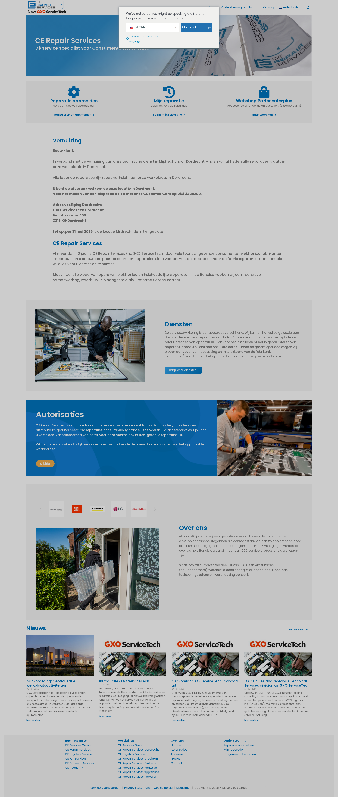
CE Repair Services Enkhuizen (138, 763)
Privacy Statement (137, 788)
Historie (176, 745)
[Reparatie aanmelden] (74, 92)
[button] (290, 7)
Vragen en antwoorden (240, 754)
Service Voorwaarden (105, 788)
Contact (176, 763)
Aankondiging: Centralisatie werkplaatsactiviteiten (50, 683)
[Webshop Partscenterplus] (264, 92)
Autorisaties (179, 750)
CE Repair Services (78, 750)
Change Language (196, 27)
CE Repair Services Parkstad (137, 768)
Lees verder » (33, 720)
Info (251, 7)
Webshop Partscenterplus (264, 101)
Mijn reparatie (169, 101)
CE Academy (74, 768)
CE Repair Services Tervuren (137, 777)
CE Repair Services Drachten (138, 759)
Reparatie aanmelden (74, 101)
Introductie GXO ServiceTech (124, 681)
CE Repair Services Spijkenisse (138, 772)
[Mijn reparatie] (169, 92)
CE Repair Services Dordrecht (138, 750)
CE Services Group (78, 745)
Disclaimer (183, 788)
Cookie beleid (163, 788)
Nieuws (36, 628)
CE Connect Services (79, 763)
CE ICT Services (75, 759)
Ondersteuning (231, 7)
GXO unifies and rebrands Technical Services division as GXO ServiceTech (276, 683)
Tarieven (177, 754)
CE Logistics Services (79, 754)
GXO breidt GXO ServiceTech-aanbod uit (205, 683)
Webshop (268, 7)
